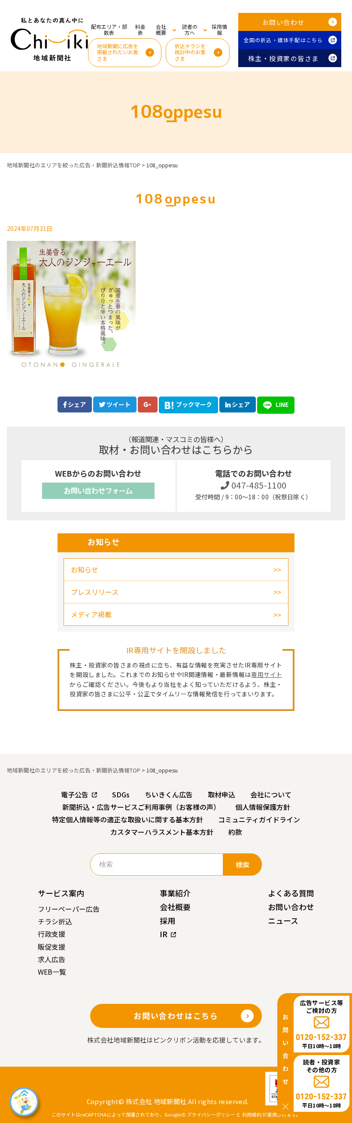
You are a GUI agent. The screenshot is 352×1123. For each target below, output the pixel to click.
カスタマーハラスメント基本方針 (161, 832)
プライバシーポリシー (211, 1114)
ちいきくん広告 (169, 794)
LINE (281, 404)
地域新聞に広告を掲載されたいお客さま (117, 52)
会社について (270, 794)
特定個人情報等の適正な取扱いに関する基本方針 (127, 819)
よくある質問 (291, 892)
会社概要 (175, 906)
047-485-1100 (258, 485)
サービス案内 (61, 892)
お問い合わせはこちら (176, 1015)
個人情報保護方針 (262, 807)
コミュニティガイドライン (259, 819)
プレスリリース (94, 592)
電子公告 (74, 794)
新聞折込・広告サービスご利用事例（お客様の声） (141, 807)
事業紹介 (175, 892)
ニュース (283, 920)
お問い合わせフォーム (98, 490)
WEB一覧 (52, 971)
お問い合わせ (283, 22)
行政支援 (51, 934)
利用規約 (251, 1114)
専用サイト (266, 674)
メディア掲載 (91, 614)
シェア (76, 404)
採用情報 (219, 29)
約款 (235, 832)
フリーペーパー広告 (69, 909)
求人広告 (51, 959)
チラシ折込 (55, 921)
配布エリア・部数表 (109, 29)
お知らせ (84, 569)
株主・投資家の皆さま (283, 58)
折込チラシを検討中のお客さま (190, 52)
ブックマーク (194, 404)
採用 (167, 920)
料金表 (140, 29)
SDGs (121, 794)
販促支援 (51, 946)
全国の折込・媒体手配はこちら (283, 39)
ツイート (117, 404)
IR (163, 933)
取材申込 (221, 794)
